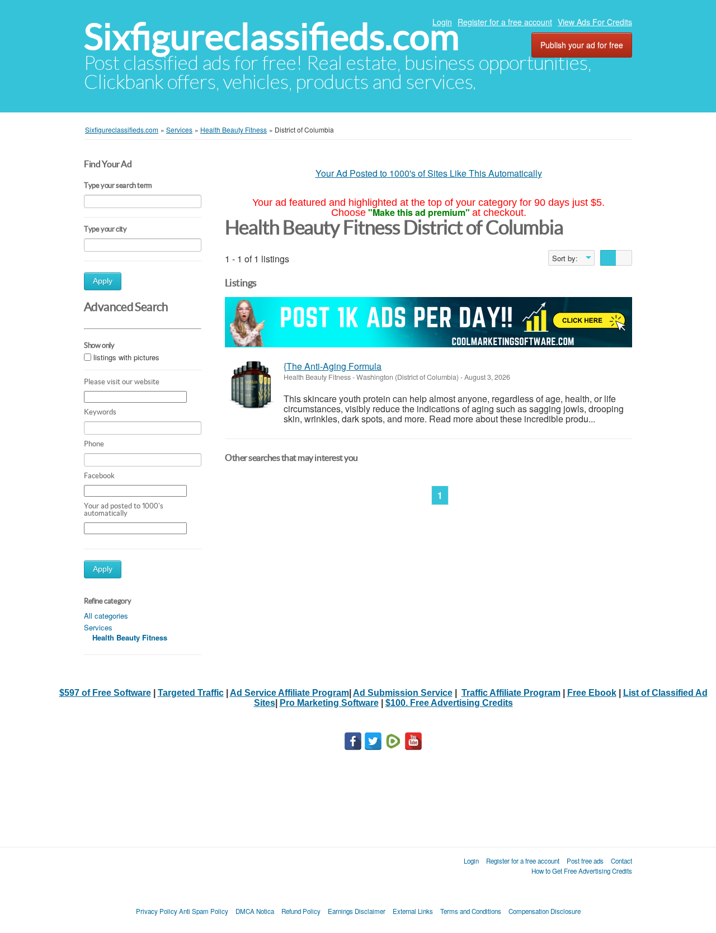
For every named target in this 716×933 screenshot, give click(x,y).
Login (442, 21)
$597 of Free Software (105, 693)
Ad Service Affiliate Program (289, 693)
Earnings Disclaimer (356, 911)
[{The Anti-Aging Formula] (251, 385)
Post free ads (585, 860)
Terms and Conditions (470, 911)
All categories (106, 615)
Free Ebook (591, 693)
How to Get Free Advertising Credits (581, 870)
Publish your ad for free (581, 44)
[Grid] (624, 258)
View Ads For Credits (595, 21)
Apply (102, 281)
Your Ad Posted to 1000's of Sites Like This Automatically (428, 173)
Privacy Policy (156, 911)
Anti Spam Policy (203, 911)
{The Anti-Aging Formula (332, 366)
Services (98, 627)
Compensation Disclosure (544, 911)
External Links (413, 911)
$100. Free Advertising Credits (449, 703)
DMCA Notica (254, 911)
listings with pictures (126, 357)
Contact (621, 860)
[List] (608, 258)
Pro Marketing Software (329, 703)
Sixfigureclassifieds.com (271, 36)
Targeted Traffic (191, 693)
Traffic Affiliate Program (510, 693)
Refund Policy (301, 911)
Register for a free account (505, 21)
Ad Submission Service (403, 693)
